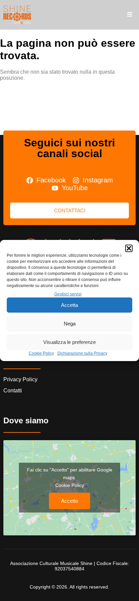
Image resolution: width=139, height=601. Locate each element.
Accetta (69, 305)
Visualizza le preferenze (69, 342)
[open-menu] (129, 14)
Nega (70, 323)
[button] (129, 248)
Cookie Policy (41, 353)
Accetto (69, 501)
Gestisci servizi (68, 294)
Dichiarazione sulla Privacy (82, 353)
